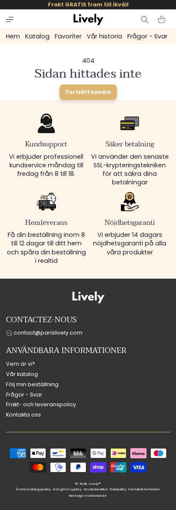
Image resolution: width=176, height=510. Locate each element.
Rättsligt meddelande (88, 495)
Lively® (94, 483)
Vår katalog (22, 374)
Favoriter (68, 36)
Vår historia (104, 36)
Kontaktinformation (144, 489)
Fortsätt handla (88, 92)
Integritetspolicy (67, 489)
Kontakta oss (23, 414)
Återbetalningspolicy (33, 489)
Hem (13, 36)
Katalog (37, 36)
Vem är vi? (20, 363)
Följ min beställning (32, 384)
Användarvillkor (96, 489)
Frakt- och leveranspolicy (41, 404)
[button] (9, 19)
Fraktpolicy (118, 489)
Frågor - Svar (147, 36)
